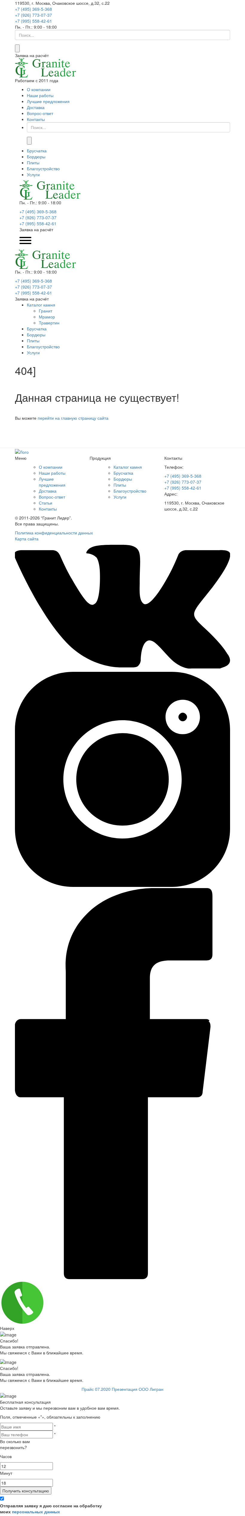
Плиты (33, 162)
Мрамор (47, 317)
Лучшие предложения (48, 101)
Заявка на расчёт (32, 55)
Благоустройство (43, 168)
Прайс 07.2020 (97, 1389)
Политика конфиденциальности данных (54, 533)
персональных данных (36, 1512)
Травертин (49, 323)
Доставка (36, 107)
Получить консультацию (25, 1491)
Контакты (36, 119)
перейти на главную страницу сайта (73, 418)
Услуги (33, 174)
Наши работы (40, 95)
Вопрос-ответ (40, 113)
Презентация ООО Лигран (137, 1389)
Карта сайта (27, 539)
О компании (38, 89)
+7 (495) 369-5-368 (33, 9)
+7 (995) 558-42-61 (33, 21)
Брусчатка (37, 151)
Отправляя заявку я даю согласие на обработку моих (51, 1509)
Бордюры (36, 157)
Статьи (45, 503)
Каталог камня (41, 305)
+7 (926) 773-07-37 (33, 15)
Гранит (45, 311)
